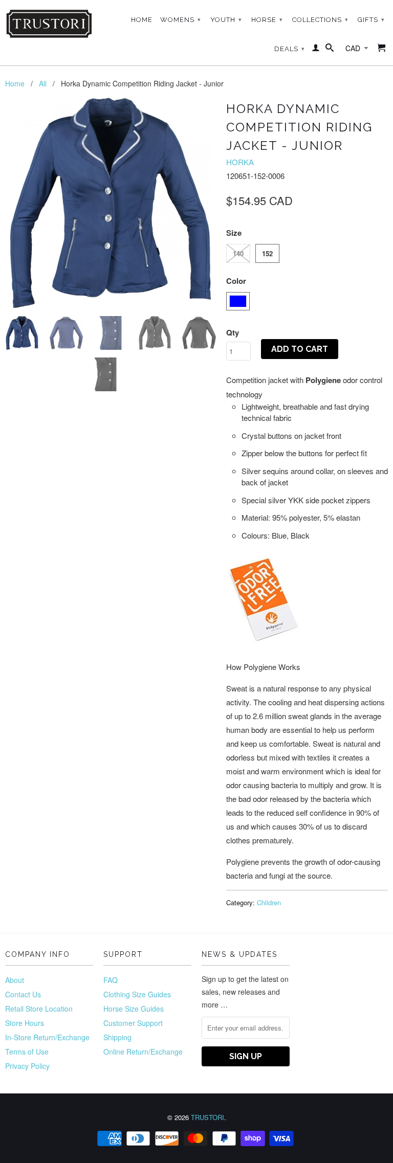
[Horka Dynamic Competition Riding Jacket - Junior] (110, 203)
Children (269, 902)
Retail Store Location (39, 1008)
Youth (226, 20)
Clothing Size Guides (137, 994)
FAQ (110, 980)
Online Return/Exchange (143, 1051)
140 (238, 253)
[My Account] (316, 49)
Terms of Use (27, 1051)
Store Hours (24, 1023)
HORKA (240, 161)
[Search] (329, 49)
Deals (289, 49)
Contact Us (23, 994)
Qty (232, 332)
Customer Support (133, 1023)
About (14, 980)
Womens (180, 20)
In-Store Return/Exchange (47, 1037)
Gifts (371, 20)
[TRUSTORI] (49, 24)
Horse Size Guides (133, 1008)
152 (267, 253)
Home (141, 20)
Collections (320, 20)
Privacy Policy (27, 1066)
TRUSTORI (207, 1117)
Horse (267, 20)
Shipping (117, 1037)
